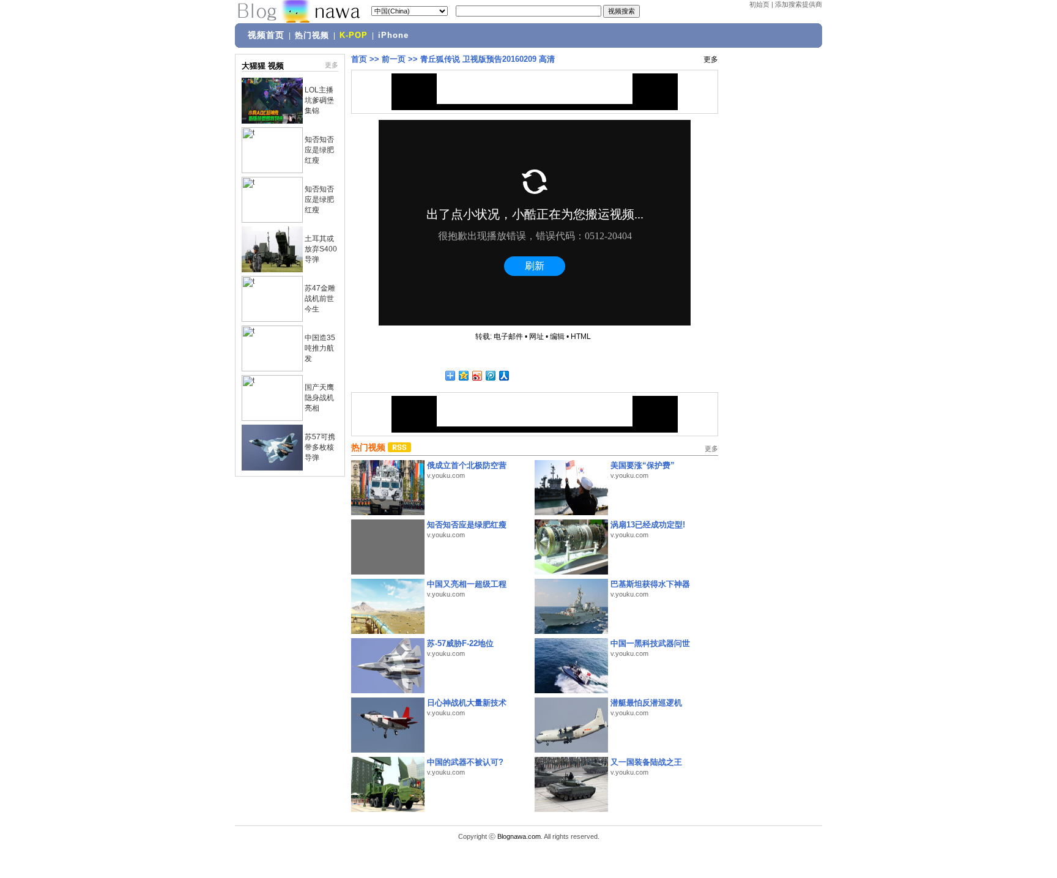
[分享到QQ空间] (463, 375)
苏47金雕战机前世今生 (320, 298)
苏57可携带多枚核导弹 (320, 447)
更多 (331, 65)
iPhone (393, 35)
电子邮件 (508, 336)
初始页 (759, 4)
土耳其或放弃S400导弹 (321, 249)
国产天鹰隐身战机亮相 (319, 397)
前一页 (394, 59)
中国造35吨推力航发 (320, 348)
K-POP (353, 35)
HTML (581, 336)
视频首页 (266, 35)
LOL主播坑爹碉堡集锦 (319, 100)
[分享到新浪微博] (476, 375)
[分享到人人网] (503, 375)
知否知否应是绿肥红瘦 (319, 150)
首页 (359, 59)
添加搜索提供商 (798, 4)
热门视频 (312, 35)
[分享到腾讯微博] (490, 375)
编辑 (557, 336)
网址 (536, 336)
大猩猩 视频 (263, 65)
